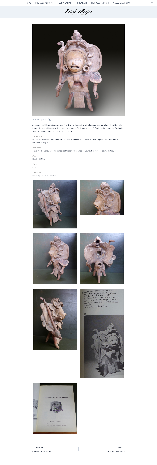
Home (28, 2)
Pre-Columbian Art (44, 2)
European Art (66, 2)
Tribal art (82, 2)
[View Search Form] (152, 3)
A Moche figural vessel (41, 449)
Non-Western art (100, 2)
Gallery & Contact (122, 2)
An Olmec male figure (115, 449)
